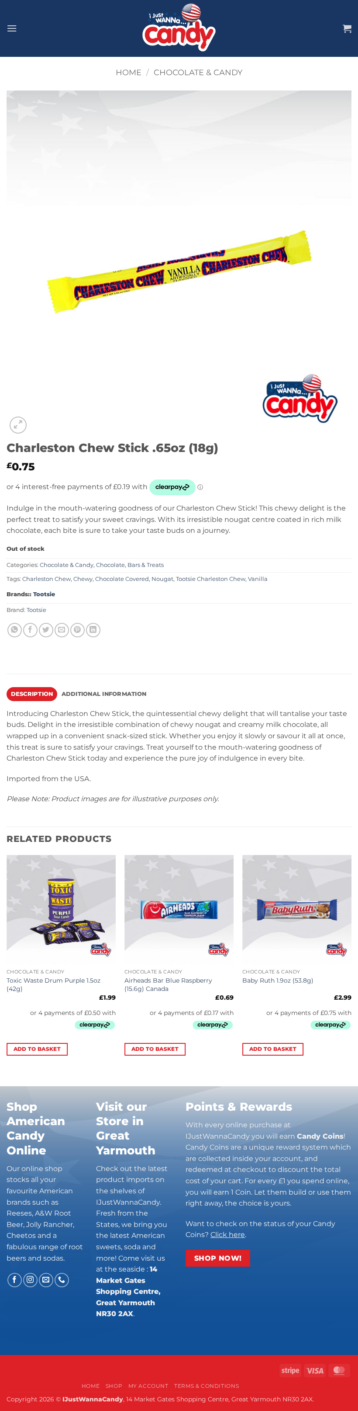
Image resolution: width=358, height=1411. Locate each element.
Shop (114, 1386)
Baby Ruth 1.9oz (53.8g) (277, 980)
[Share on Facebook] (30, 630)
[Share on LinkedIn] (93, 630)
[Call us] (62, 1280)
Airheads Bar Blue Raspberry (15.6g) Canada (168, 985)
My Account (148, 1386)
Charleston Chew (46, 579)
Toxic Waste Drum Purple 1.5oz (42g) (53, 985)
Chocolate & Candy (198, 72)
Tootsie (44, 594)
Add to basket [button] (37, 1049)
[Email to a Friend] (62, 630)
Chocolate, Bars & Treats (130, 565)
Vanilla (258, 579)
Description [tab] (32, 694)
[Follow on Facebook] (14, 1280)
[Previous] (7, 963)
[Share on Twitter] (46, 630)
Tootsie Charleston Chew (210, 579)
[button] (12, 28)
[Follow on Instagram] (30, 1280)
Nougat (162, 579)
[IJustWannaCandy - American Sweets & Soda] (179, 28)
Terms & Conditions (206, 1386)
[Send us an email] (46, 1280)
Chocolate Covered (122, 579)
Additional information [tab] (104, 694)
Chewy (83, 579)
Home (128, 72)
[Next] (351, 963)
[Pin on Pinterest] (77, 630)
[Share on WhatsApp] (14, 630)
